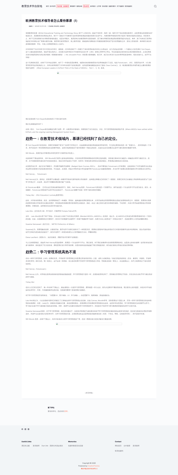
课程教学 (73, 6)
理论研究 (86, 6)
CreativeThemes (94, 466)
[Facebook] (22, 429)
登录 (66, 411)
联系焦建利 (128, 6)
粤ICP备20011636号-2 (89, 469)
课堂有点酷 (26, 446)
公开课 (99, 6)
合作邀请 (127, 446)
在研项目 (93, 6)
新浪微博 (36, 446)
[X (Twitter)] (25, 429)
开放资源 (59, 6)
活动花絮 (105, 6)
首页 (47, 6)
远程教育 (66, 6)
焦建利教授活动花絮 (75, 446)
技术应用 (53, 6)
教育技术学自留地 (32, 6)
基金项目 (59, 446)
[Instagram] (28, 429)
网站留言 (118, 446)
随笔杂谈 (79, 6)
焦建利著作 (112, 6)
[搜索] (155, 6)
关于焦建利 (120, 6)
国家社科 (53, 446)
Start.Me (45, 446)
